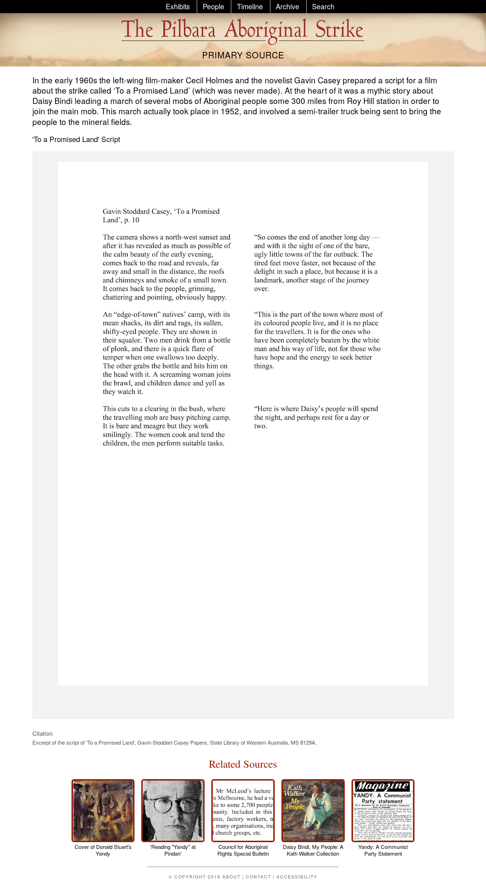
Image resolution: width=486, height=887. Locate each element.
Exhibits (178, 6)
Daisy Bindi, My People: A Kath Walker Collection (313, 850)
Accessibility (296, 876)
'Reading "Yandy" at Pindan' (173, 850)
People (213, 6)
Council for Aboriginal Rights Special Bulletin (243, 850)
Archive (287, 6)
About (231, 876)
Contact (258, 876)
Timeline (250, 6)
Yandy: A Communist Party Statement (383, 850)
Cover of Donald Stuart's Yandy (103, 850)
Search (323, 6)
